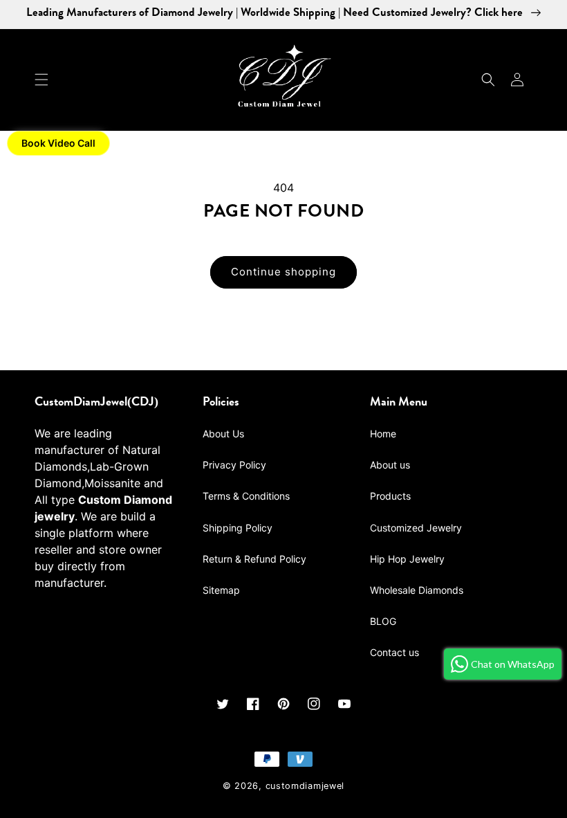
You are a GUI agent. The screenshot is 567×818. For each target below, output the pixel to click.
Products (390, 496)
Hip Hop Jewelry (407, 559)
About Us (223, 433)
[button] (41, 79)
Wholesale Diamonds (416, 590)
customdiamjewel (305, 786)
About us (390, 465)
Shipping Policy (237, 528)
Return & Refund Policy (254, 559)
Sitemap (221, 590)
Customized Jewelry (416, 528)
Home (383, 433)
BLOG (383, 621)
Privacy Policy (234, 465)
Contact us (394, 652)
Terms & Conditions (246, 496)
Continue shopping (283, 271)
